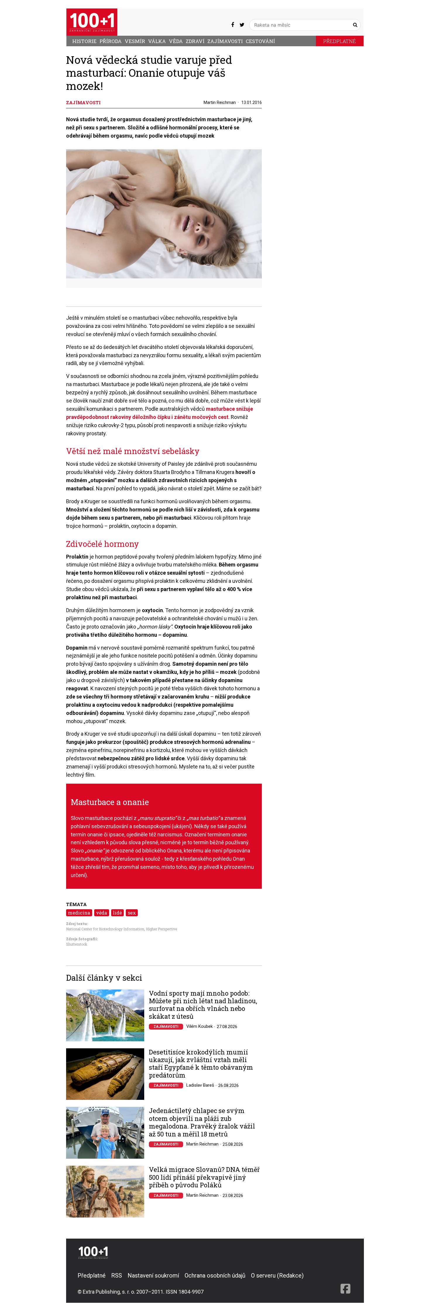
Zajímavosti (225, 41)
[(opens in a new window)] (232, 25)
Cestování (260, 41)
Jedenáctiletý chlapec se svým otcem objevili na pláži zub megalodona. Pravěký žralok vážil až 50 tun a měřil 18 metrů (202, 1122)
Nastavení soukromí (153, 1275)
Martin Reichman (220, 102)
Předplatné (339, 41)
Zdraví (195, 41)
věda (101, 913)
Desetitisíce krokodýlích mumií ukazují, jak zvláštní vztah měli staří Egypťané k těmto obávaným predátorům (201, 1063)
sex (132, 913)
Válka (157, 41)
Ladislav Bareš (200, 1085)
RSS (116, 1275)
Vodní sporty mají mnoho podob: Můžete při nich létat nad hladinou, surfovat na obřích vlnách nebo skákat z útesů (203, 1005)
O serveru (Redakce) (277, 1275)
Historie (84, 41)
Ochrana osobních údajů (215, 1275)
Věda (176, 41)
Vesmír (135, 41)
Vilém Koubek (199, 1026)
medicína (79, 913)
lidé (117, 913)
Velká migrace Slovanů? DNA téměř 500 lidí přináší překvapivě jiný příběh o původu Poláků (204, 1177)
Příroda (110, 41)
